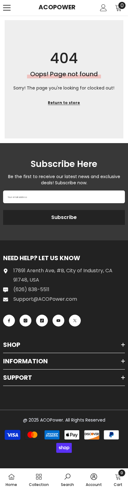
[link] (67, 479)
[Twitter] (75, 320)
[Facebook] (9, 320)
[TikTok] (42, 320)
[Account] (103, 7)
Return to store (64, 102)
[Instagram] (25, 320)
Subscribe (64, 217)
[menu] (7, 7)
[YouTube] (58, 320)
